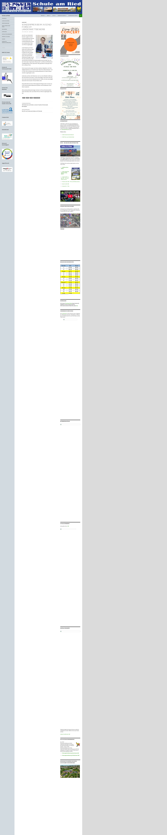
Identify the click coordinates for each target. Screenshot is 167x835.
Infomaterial (4, 29)
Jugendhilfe (64, 313)
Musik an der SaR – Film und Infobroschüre (71, 181)
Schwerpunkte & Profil (72, 15)
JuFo (24, 97)
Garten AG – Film (65, 186)
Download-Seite (68, 303)
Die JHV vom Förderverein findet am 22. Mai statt (32, 110)
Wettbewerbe (37, 97)
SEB (68, 526)
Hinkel (31, 31)
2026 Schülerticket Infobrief (68, 134)
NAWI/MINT (24, 22)
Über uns (42, 15)
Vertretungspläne (5, 23)
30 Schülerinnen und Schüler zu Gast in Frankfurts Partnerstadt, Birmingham (35, 105)
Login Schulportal (5, 20)
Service (48, 15)
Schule (53, 15)
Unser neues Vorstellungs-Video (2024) (65, 172)
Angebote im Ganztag (62, 15)
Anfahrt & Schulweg (6, 36)
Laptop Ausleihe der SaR (65, 734)
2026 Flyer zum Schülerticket (68, 137)
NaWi (31, 97)
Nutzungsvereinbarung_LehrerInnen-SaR (70, 753)
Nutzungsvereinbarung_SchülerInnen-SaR (70, 755)
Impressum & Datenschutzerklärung (6, 42)
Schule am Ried (6, 15)
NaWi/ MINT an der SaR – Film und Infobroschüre (65, 178)
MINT (28, 97)
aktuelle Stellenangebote (7, 34)
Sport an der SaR (65, 183)
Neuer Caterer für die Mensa (6, 26)
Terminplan (4, 18)
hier (77, 305)
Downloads (4, 31)
